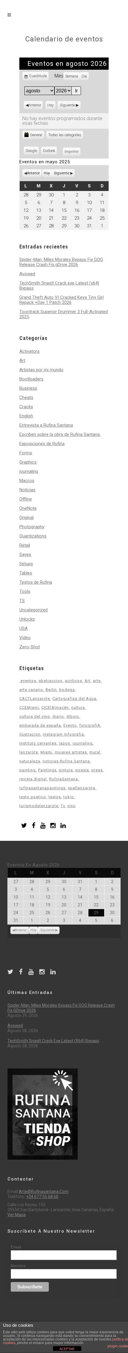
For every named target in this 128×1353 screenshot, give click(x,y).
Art (22, 360)
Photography (31, 526)
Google (32, 151)
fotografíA (89, 725)
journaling (28, 471)
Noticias (27, 490)
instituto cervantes (38, 743)
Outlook (50, 151)
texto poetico (32, 797)
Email (16, 1247)
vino (71, 806)
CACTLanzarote (34, 698)
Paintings (47, 770)
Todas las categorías (64, 135)
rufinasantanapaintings (42, 788)
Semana (71, 76)
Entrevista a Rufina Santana (46, 425)
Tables (25, 573)
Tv (63, 806)
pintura (66, 770)
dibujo (72, 716)
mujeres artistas (71, 752)
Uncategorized (33, 610)
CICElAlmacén (55, 707)
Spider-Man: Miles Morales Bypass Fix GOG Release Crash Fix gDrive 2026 (61, 262)
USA (23, 628)
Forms (25, 453)
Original (26, 517)
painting (27, 770)
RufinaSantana (63, 779)
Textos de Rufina (35, 582)
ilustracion (29, 734)
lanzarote (28, 752)
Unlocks (27, 619)
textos (55, 797)
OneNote (28, 508)
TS (22, 600)
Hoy (50, 105)
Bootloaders (31, 379)
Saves (25, 554)
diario (58, 716)
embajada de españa (40, 725)
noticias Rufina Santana (66, 761)
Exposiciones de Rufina (42, 443)
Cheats (26, 397)
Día (84, 76)
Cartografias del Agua (74, 698)
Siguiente (67, 105)
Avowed (27, 273)
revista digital (33, 779)
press (97, 770)
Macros (26, 480)
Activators (29, 351)
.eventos (27, 680)
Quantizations (32, 536)
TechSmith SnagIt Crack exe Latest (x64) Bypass (59, 285)
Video (25, 637)
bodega (67, 689)
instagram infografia (63, 734)
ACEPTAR (67, 1349)
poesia (82, 770)
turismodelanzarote (38, 806)
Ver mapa (16, 1214)
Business (28, 388)
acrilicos (73, 680)
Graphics (28, 462)
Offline (25, 499)
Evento (70, 725)
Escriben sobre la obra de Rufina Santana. (60, 434)
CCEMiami (29, 707)
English (26, 416)
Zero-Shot (29, 647)
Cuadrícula (38, 77)
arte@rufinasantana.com (43, 1191)
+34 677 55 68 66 (42, 1196)
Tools (24, 591)
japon (64, 743)
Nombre (18, 1265)
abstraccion (51, 680)
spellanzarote (81, 788)
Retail (24, 545)
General (36, 135)
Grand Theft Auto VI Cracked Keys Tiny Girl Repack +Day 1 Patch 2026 (61, 300)
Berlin (51, 689)
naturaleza (29, 761)
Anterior (35, 105)
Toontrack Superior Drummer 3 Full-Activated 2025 (63, 314)
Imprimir (72, 151)
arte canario (31, 689)
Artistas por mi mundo (41, 369)
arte (97, 680)
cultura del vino (34, 716)
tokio (68, 797)
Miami (46, 752)
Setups (26, 563)
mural (94, 752)
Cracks (26, 406)
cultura (78, 707)
